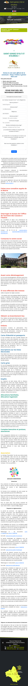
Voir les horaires (15, 645)
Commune (15, 29)
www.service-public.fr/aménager (14, 550)
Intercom (21, 648)
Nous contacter (20, 647)
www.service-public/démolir (13, 565)
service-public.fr (9, 183)
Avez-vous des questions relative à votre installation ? (14, 144)
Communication (5, 30)
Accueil (10, 29)
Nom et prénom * (14, 102)
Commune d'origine (14, 120)
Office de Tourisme (11, 648)
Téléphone (14, 111)
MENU (14, 14)
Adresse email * (14, 107)
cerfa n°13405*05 (19, 563)
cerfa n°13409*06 (12, 533)
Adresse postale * (14, 116)
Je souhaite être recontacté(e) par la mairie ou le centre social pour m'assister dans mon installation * (14, 137)
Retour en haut (14, 684)
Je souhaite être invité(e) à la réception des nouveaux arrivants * (14, 130)
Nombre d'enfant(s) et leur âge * (14, 125)
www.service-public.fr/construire (14, 536)
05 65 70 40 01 (10, 647)
